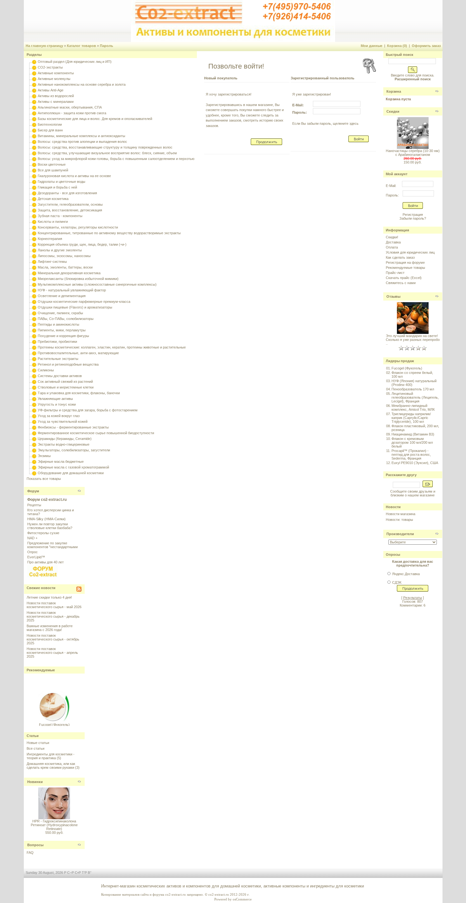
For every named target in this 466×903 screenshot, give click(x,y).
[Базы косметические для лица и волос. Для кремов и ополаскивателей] (34, 119)
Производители (400, 534)
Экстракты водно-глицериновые (63, 444)
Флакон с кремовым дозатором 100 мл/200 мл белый (412, 442)
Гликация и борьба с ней (57, 187)
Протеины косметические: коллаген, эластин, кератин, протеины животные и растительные (112, 347)
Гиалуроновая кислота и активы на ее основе (74, 176)
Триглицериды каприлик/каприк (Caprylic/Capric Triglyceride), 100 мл (411, 417)
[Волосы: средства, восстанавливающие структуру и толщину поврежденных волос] (34, 147)
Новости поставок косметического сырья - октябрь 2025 (53, 639)
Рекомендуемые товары (405, 267)
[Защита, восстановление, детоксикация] (34, 210)
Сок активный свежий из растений (65, 381)
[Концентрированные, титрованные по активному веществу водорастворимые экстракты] (34, 233)
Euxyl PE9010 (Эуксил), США (415, 463)
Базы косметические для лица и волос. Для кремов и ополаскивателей (95, 119)
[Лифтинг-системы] (34, 261)
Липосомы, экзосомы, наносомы (64, 256)
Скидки (392, 111)
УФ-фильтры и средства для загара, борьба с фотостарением (88, 410)
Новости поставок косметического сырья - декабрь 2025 (53, 616)
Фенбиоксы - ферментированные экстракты (73, 427)
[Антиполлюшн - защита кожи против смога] (34, 113)
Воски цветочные (52, 164)
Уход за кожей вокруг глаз (59, 416)
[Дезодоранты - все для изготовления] (34, 193)
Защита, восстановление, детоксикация (70, 210)
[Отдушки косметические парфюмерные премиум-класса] (34, 301)
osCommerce (242, 899)
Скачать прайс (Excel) (404, 278)
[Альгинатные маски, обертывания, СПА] (34, 107)
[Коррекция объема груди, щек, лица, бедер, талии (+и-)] (34, 244)
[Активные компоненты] (34, 73)
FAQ (30, 852)
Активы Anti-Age (50, 90)
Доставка (393, 242)
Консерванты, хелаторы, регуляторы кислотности (78, 227)
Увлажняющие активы (55, 399)
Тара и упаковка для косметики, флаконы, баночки (79, 393)
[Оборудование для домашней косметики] (34, 473)
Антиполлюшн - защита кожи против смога (72, 113)
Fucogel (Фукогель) (54, 722)
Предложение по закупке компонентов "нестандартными (52, 545)
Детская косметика (53, 199)
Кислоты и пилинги (53, 221)
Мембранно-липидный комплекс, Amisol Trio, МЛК (413, 407)
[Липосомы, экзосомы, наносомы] (34, 256)
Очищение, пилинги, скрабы (60, 313)
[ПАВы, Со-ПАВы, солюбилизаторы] (34, 319)
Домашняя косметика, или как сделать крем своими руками (51, 765)
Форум (33, 491)
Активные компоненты (56, 73)
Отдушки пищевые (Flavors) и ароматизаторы (75, 307)
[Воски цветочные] (34, 164)
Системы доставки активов (60, 376)
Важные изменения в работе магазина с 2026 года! (50, 628)
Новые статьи (38, 743)
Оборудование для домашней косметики (71, 473)
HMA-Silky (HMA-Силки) (46, 519)
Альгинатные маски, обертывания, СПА (70, 107)
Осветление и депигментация (62, 296)
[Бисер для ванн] (34, 130)
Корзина (393, 91)
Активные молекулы (54, 79)
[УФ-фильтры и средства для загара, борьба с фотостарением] (34, 410)
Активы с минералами (56, 101)
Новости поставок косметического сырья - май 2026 (54, 605)
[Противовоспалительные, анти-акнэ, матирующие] (34, 353)
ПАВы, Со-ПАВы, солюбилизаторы (66, 319)
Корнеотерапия (50, 239)
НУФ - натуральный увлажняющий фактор (72, 290)
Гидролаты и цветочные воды (61, 181)
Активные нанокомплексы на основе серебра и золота (82, 84)
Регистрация (413, 214)
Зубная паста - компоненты (60, 216)
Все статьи (35, 748)
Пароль (106, 46)
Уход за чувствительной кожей (62, 421)
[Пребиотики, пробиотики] (34, 341)
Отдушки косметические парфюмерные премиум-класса (84, 301)
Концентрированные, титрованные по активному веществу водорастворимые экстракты (109, 233)
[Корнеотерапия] (34, 239)
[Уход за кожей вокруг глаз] (34, 416)
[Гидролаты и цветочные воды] (34, 181)
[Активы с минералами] (34, 101)
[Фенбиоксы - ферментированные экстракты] (34, 427)
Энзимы (44, 456)
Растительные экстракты (58, 359)
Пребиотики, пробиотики (57, 341)
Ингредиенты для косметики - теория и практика (50, 756)
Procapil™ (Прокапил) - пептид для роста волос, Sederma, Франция (411, 454)
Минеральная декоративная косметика (69, 273)
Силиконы (46, 370)
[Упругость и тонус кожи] (34, 404)
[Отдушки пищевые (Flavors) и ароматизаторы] (34, 307)
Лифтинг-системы (52, 261)
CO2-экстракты (50, 67)
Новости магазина (400, 514)
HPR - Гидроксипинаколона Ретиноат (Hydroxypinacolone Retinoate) (54, 825)
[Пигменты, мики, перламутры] (34, 330)
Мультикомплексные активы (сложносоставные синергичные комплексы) (97, 284)
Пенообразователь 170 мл (413, 389)
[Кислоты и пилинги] (34, 221)
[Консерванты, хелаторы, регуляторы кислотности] (34, 227)
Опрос (32, 552)
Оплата (392, 247)
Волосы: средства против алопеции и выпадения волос (82, 141)
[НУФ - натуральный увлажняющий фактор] (34, 290)
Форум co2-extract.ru (47, 499)
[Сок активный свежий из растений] (34, 381)
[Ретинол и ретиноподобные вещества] (34, 364)
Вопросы (35, 845)
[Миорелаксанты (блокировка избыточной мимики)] (34, 279)
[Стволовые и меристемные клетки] (34, 387)
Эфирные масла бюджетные (61, 461)
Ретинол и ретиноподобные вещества (68, 364)
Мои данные (371, 46)
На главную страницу (44, 46)
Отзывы (393, 296)
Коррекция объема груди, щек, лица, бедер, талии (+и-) (82, 244)
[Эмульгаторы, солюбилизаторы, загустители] (34, 450)
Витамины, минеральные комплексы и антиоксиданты (81, 136)
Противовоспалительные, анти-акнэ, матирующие (78, 353)
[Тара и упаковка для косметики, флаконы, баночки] (34, 393)
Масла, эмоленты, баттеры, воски (65, 267)
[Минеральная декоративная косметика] (34, 273)
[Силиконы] (34, 370)
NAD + (32, 538)
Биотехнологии (50, 124)
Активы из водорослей (56, 96)
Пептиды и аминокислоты (58, 324)
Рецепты (34, 505)
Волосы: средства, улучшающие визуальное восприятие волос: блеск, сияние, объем (107, 153)
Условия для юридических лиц (410, 252)
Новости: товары (399, 519)
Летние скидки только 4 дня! (49, 597)
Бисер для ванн (50, 130)
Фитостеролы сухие (43, 533)
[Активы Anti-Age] (34, 90)
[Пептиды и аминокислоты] (34, 324)
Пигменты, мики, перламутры (62, 330)
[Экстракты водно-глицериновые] (34, 444)
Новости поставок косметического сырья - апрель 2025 (52, 652)
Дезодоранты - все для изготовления (67, 193)
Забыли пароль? (412, 218)
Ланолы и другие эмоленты (60, 250)
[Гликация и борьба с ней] (34, 187)
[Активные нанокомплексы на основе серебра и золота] (34, 84)
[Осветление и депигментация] (34, 296)
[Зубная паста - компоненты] (34, 216)
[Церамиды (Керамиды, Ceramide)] (34, 439)
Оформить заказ (426, 46)
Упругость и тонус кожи (57, 404)
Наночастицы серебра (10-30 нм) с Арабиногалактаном (413, 152)
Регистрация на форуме (405, 262)
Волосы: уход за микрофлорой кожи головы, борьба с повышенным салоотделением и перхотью (116, 159)
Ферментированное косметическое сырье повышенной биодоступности (96, 433)
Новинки (35, 782)
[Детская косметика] (34, 199)
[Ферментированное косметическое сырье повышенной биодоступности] (34, 433)
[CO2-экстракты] (34, 67)
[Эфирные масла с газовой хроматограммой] (34, 467)
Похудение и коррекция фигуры (63, 336)
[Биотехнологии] (34, 124)
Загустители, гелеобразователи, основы (70, 204)
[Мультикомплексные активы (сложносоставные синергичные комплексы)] (34, 284)
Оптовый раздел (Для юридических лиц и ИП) (75, 61)
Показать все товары (44, 479)
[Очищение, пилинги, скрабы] (34, 313)
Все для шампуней (53, 170)
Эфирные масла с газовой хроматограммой (73, 467)
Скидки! (392, 237)
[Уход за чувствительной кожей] (34, 421)
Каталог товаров (81, 46)
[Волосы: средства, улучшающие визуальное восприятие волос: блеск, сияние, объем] (34, 153)
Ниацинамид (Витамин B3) (413, 434)
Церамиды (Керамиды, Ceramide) (65, 439)
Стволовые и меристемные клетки (66, 387)
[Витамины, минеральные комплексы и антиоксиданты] (34, 136)
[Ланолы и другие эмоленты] (34, 250)
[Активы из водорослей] (34, 96)
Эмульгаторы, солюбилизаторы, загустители (74, 450)
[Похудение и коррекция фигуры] (34, 336)
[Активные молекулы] (34, 79)
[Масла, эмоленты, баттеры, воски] (34, 267)
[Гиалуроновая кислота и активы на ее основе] (34, 176)
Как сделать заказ (400, 257)
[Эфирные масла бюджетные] (34, 461)
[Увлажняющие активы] (34, 399)
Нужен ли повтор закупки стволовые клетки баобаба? (49, 526)
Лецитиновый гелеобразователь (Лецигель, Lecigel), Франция (415, 397)
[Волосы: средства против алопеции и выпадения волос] (34, 141)
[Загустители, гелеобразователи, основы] (34, 204)
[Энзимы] (34, 456)
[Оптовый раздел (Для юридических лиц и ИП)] (34, 61)
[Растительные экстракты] (34, 359)
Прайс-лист (395, 273)
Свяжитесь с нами (401, 283)
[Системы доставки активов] (34, 376)
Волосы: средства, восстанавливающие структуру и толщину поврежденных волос (105, 147)
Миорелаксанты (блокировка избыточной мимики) (78, 279)
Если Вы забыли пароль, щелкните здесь (325, 123)
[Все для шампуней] (34, 170)
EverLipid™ (36, 557)
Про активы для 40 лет (45, 562)
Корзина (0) (397, 46)
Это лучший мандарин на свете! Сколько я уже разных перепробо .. (413, 339)
